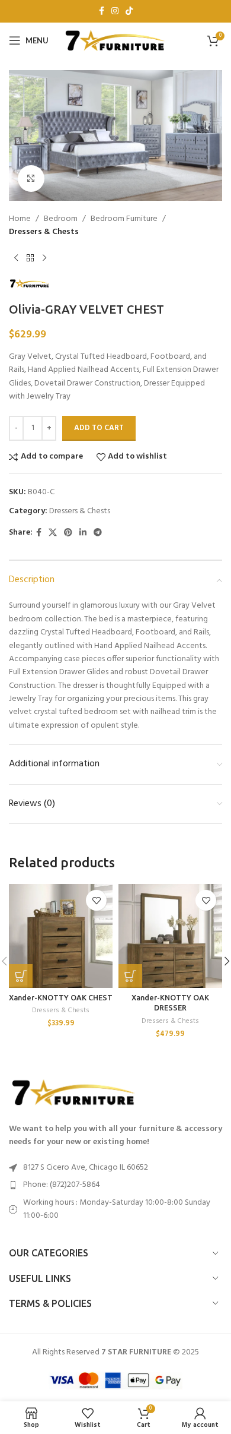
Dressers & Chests (44, 232)
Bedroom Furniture (124, 219)
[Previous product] (16, 258)
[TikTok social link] (129, 11)
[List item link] (115, 1185)
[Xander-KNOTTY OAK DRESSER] (170, 936)
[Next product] (44, 258)
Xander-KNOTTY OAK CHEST (61, 997)
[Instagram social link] (115, 11)
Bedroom (61, 219)
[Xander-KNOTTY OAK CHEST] (61, 936)
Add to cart (99, 428)
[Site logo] (115, 41)
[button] (21, 976)
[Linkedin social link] (83, 533)
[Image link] (74, 1093)
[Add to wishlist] (96, 900)
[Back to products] (30, 258)
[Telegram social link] (97, 533)
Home (20, 219)
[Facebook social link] (101, 11)
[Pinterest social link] (68, 533)
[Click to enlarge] (31, 178)
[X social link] (52, 533)
